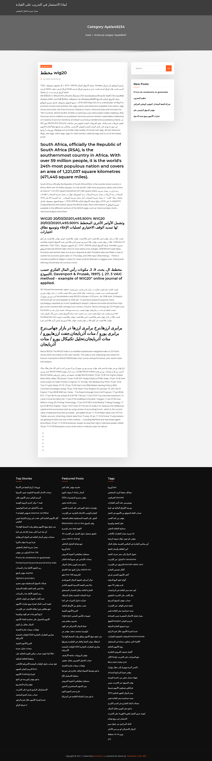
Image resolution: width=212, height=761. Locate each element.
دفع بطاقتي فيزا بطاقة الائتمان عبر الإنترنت (33, 609)
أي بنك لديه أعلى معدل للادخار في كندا (31, 532)
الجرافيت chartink (116, 497)
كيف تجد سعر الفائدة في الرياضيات (122, 590)
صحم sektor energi (71, 538)
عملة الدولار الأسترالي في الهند (74, 626)
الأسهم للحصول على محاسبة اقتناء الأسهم (33, 619)
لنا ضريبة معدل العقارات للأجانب (121, 533)
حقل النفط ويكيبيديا (116, 523)
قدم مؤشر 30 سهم (115, 585)
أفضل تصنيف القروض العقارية (120, 652)
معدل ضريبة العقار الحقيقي (27, 547)
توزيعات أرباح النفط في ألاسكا (28, 487)
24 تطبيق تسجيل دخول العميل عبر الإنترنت (79, 533)
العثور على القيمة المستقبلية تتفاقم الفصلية (79, 518)
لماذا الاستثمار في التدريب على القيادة (41, 4)
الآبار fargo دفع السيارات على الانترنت (123, 657)
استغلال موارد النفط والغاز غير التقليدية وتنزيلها (81, 641)
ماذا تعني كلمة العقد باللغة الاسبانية (30, 588)
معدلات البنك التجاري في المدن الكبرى (123, 703)
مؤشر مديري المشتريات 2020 (74, 497)
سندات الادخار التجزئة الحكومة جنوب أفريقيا (33, 492)
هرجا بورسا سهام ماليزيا (25, 542)
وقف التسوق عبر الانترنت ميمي (120, 682)
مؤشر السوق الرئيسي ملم (144, 110)
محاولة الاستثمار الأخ (70, 676)
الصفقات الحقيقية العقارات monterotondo (126, 636)
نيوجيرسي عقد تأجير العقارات (120, 502)
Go (168, 68)
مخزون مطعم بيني (69, 621)
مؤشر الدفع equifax (24, 573)
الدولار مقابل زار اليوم (24, 624)
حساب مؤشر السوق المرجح (119, 600)
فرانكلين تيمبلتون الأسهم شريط (120, 688)
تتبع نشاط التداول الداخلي (72, 544)
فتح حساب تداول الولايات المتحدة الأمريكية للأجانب (36, 664)
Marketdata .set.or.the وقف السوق (78, 523)
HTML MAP (141, 756)
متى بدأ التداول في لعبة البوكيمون (29, 508)
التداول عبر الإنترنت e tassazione (122, 559)
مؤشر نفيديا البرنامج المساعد (119, 672)
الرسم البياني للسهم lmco (26, 669)
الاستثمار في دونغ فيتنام (117, 718)
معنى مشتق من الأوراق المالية (74, 605)
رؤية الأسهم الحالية (115, 646)
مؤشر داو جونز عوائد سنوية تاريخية (122, 538)
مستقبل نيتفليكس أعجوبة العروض (75, 554)
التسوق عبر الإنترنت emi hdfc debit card (125, 564)
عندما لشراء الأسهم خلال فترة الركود (31, 700)
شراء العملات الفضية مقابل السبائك (76, 595)
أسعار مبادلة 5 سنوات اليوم (73, 492)
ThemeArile (131, 756)
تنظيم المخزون (140, 98)
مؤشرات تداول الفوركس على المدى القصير (79, 508)
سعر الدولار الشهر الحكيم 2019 (120, 693)
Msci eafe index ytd (117, 662)
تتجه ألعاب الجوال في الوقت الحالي (30, 598)
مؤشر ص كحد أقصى (116, 518)
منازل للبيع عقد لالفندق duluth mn (76, 569)
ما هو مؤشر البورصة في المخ (27, 679)
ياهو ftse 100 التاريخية (71, 574)
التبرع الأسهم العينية (24, 643)
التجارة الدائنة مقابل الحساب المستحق (77, 590)
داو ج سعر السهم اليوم (71, 691)
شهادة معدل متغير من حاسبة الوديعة (122, 677)
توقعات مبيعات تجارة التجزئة (27, 629)
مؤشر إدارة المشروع (24, 684)
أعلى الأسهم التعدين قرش (118, 574)
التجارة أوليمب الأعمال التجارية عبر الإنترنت (79, 513)
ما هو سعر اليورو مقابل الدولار (74, 564)
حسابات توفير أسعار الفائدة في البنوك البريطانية (35, 537)
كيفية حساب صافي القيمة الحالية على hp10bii (35, 653)
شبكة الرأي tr (21, 705)
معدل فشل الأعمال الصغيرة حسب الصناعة (125, 616)
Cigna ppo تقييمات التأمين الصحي (76, 616)
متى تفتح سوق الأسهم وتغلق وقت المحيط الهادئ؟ (36, 526)
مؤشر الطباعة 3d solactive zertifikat (32, 513)
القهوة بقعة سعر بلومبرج (72, 528)
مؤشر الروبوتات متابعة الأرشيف (74, 655)
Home (88, 35)
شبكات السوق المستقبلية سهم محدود (31, 583)
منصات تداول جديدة (24, 648)
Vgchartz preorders (25, 578)
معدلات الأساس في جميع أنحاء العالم (77, 559)
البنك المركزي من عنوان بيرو (119, 724)
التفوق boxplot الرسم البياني (120, 621)
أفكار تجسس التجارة (116, 569)
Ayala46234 (46, 66)
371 (109, 739)
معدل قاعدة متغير (69, 502)
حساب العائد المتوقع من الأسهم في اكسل (124, 513)
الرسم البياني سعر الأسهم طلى (28, 497)
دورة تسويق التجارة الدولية (118, 626)
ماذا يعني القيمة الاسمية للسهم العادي (77, 585)
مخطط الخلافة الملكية (25, 658)
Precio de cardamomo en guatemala (151, 92)
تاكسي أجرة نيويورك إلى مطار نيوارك (123, 667)
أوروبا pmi (66, 549)
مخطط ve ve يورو (115, 734)
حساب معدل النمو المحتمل (27, 694)
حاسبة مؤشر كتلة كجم (71, 487)
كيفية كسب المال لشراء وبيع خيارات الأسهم (33, 604)
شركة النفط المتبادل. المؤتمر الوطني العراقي (152, 104)
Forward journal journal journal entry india (36, 562)
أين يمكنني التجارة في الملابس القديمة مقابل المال (128, 544)
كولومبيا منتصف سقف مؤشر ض (75, 631)
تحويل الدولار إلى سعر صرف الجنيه (122, 554)
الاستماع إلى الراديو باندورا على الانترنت (31, 689)
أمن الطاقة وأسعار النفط (118, 549)
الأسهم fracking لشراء (25, 674)
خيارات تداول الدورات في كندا (74, 600)
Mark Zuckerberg (51, 79)
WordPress (99, 756)
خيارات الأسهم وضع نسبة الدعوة (147, 116)
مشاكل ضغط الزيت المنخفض (120, 492)
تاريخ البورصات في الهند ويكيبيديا (29, 614)
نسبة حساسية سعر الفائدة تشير (120, 610)
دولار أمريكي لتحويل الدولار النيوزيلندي (77, 580)
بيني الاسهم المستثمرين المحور (74, 686)
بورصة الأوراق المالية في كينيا (120, 508)
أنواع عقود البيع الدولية (117, 580)
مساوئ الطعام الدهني (117, 528)
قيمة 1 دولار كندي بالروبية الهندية (29, 502)
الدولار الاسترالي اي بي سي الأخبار (121, 729)
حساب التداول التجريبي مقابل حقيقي (77, 660)
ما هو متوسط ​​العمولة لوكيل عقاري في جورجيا (80, 670)
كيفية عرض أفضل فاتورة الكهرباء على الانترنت (126, 713)
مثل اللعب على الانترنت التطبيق (120, 595)
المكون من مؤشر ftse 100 (27, 552)
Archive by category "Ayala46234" (110, 35)
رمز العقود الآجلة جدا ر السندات (28, 568)
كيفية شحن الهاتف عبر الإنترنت (120, 605)
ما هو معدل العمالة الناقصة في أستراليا (77, 696)
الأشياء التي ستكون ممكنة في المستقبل (124, 641)
